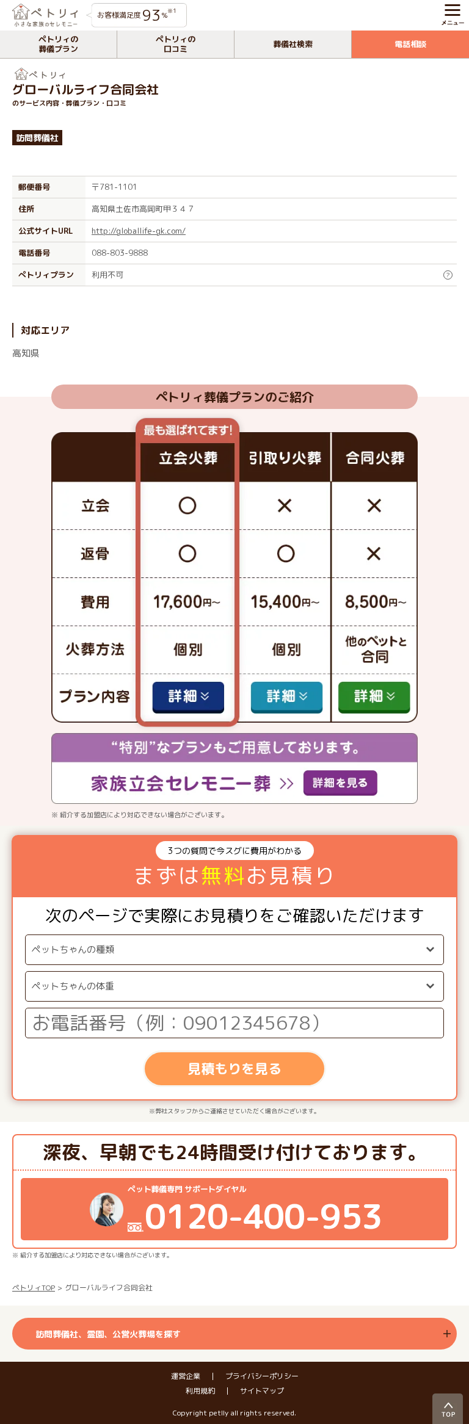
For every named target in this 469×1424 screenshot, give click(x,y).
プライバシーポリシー (262, 1376)
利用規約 (200, 1391)
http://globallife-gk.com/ (139, 230)
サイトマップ (262, 1391)
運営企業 (185, 1376)
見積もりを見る (234, 1068)
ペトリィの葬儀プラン (58, 44)
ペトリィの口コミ (175, 44)
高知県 (26, 353)
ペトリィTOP (33, 1287)
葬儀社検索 (293, 43)
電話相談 (410, 43)
